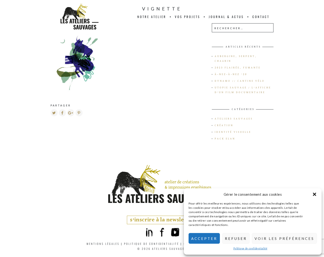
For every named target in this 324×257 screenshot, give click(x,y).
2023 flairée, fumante (238, 68)
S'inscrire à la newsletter (162, 220)
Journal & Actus (226, 16)
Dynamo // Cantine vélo (240, 81)
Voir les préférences (284, 238)
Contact (260, 16)
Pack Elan (225, 139)
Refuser (236, 238)
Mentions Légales (103, 244)
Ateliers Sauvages (234, 119)
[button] (314, 194)
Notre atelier (151, 16)
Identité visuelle (233, 132)
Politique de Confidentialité (151, 244)
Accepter (204, 238)
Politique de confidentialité (250, 248)
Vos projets (187, 16)
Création (224, 125)
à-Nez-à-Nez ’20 (231, 74)
